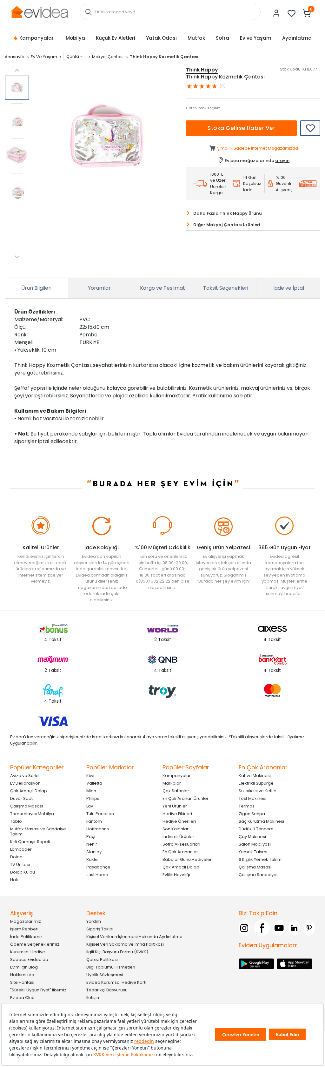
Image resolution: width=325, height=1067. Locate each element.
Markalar (171, 783)
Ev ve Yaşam (255, 38)
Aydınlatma (297, 38)
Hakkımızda (22, 975)
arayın (282, 161)
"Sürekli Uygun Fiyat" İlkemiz (38, 990)
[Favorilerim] (291, 13)
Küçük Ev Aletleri (115, 38)
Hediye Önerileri (179, 821)
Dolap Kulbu (22, 872)
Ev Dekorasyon (25, 783)
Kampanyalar (36, 38)
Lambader (21, 849)
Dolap (16, 857)
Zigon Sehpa (252, 814)
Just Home (97, 875)
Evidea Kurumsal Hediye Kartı (116, 982)
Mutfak (196, 38)
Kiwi (90, 776)
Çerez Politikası (102, 959)
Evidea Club (22, 998)
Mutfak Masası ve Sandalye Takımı (38, 831)
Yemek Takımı (253, 852)
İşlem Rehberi (24, 929)
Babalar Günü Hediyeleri (187, 859)
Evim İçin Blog (24, 967)
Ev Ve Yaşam (44, 57)
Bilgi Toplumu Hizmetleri (110, 967)
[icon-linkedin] (294, 928)
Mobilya (75, 38)
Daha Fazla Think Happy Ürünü (227, 213)
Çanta (72, 56)
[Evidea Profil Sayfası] (276, 13)
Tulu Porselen (100, 814)
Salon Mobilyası (255, 844)
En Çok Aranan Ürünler (185, 798)
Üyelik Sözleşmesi (104, 975)
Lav (89, 806)
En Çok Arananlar (180, 852)
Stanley (94, 852)
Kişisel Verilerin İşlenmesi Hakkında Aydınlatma (134, 937)
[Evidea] (39, 11)
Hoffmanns (97, 829)
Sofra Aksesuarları (181, 844)
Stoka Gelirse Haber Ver (241, 128)
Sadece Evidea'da (29, 959)
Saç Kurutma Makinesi (261, 821)
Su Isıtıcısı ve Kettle (257, 791)
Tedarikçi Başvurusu (107, 990)
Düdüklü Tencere (256, 829)
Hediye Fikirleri (177, 814)
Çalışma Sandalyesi (259, 875)
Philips (92, 798)
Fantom (94, 821)
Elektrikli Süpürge (256, 783)
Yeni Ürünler (174, 806)
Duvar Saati (22, 798)
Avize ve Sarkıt (25, 776)
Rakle (92, 859)
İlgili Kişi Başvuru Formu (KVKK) (117, 952)
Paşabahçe (98, 867)
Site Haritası (22, 982)
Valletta (94, 783)
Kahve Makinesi (255, 776)
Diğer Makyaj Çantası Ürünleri (226, 225)
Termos (247, 806)
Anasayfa (15, 57)
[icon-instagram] (244, 928)
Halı (14, 880)
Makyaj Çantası (108, 57)
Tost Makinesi (252, 798)
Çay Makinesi (252, 837)
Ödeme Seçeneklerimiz (34, 944)
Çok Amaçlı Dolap (28, 791)
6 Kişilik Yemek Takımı (260, 859)
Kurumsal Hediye (27, 952)
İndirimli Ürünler (178, 837)
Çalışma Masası (26, 806)
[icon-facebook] (262, 928)
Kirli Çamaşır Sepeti (30, 842)
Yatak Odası (161, 38)
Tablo (16, 821)
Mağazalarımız (25, 921)
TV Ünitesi (20, 864)
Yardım (93, 921)
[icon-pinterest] (309, 928)
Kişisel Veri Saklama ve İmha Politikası (125, 944)
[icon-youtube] (279, 928)
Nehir (91, 844)
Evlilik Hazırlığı (176, 875)
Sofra (222, 38)
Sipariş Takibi (99, 929)
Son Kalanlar (175, 829)
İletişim (93, 998)
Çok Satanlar (175, 791)
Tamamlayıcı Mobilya (32, 814)
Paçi (90, 837)
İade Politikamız (26, 937)
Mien (91, 791)
